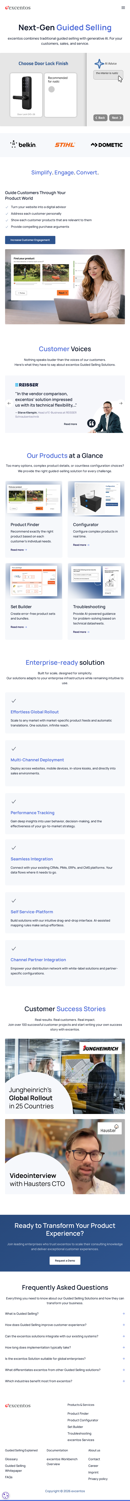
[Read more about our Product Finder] (34, 498)
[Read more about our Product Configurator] (96, 498)
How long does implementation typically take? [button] (38, 1347)
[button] (123, 7)
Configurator (86, 524)
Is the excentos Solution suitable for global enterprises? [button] (45, 1359)
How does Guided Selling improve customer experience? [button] (45, 1325)
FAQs (9, 1477)
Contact (94, 1459)
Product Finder (25, 524)
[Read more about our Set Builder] (34, 581)
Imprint (93, 1472)
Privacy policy (98, 1479)
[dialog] (5, 1495)
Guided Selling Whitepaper (15, 1468)
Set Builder (21, 606)
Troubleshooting (89, 606)
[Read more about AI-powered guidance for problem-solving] (96, 581)
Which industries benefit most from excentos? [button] (38, 1381)
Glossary (11, 1459)
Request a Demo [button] (65, 1260)
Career (93, 1466)
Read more (70, 424)
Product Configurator (83, 1420)
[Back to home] (17, 7)
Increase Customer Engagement (30, 240)
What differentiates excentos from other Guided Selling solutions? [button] (53, 1370)
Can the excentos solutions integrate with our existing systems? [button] (51, 1336)
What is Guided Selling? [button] (22, 1313)
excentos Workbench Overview (62, 1461)
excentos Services (81, 1440)
